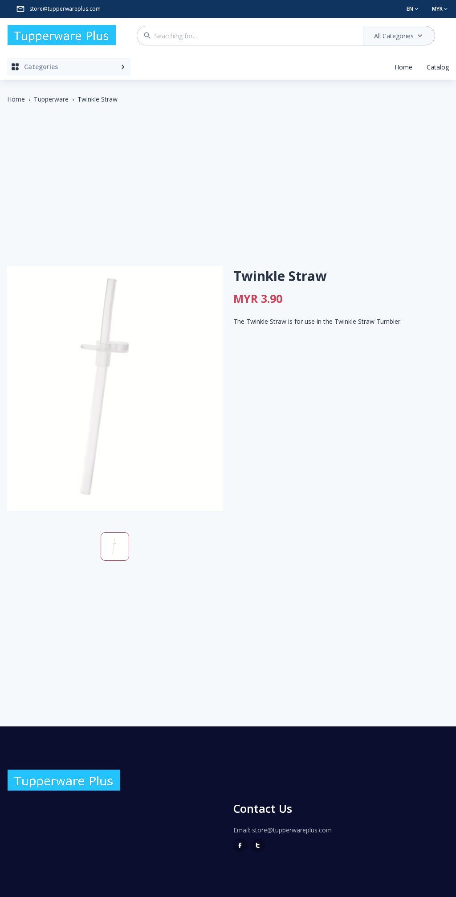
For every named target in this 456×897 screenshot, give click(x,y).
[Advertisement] (228, 176)
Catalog (438, 67)
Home (403, 67)
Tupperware (51, 99)
